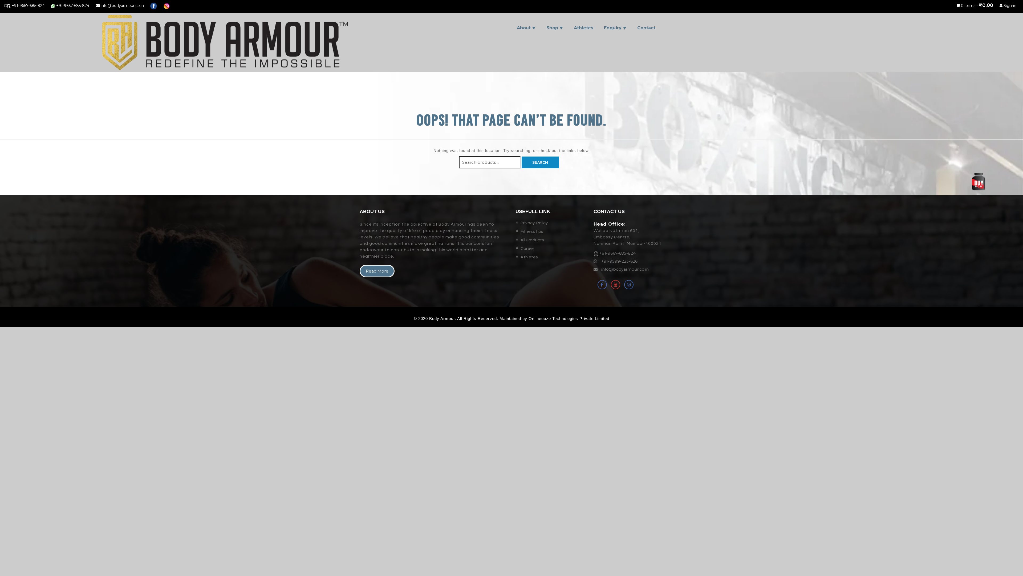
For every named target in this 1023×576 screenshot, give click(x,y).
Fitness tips (532, 231)
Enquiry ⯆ (615, 27)
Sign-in (1009, 5)
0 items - (977, 5)
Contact (646, 27)
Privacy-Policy (534, 223)
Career (527, 248)
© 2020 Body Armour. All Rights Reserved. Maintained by (471, 318)
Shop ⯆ (554, 27)
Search (540, 162)
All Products (532, 240)
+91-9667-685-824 (28, 5)
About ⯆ (526, 27)
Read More (377, 271)
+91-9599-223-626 (619, 261)
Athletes (583, 27)
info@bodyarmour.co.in (122, 5)
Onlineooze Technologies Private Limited (569, 318)
